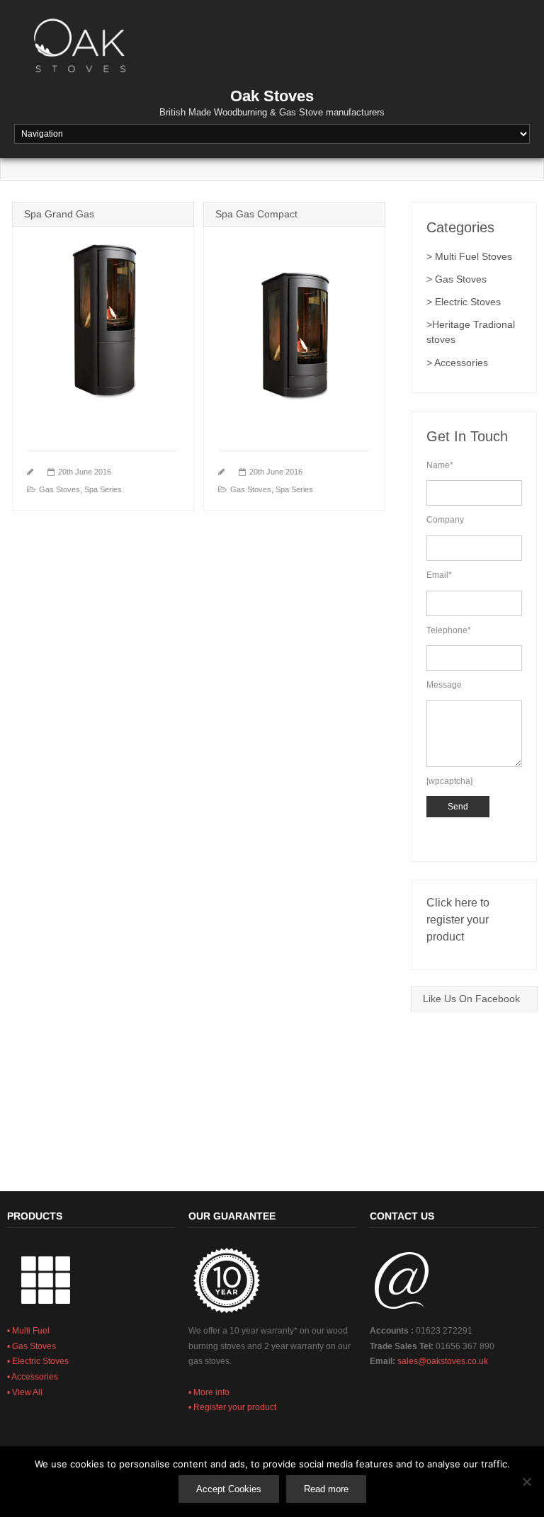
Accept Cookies (228, 1489)
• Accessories (32, 1377)
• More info (209, 1392)
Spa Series (103, 489)
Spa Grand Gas (59, 214)
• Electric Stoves (38, 1361)
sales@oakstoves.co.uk (442, 1361)
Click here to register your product (457, 920)
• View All (24, 1392)
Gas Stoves (59, 489)
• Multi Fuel (28, 1331)
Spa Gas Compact (256, 214)
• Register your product (232, 1407)
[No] (526, 1482)
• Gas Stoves (31, 1346)
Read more (326, 1489)
